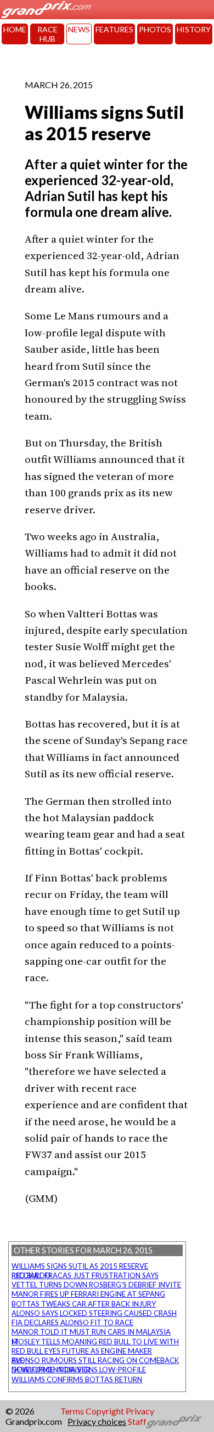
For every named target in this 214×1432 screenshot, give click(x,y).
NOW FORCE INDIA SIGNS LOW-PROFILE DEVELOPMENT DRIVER (79, 1369)
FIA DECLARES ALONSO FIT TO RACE (72, 1322)
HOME (14, 29)
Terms (72, 1411)
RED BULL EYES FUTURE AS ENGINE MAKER (82, 1351)
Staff (137, 1421)
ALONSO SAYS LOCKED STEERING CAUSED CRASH (94, 1313)
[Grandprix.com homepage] (174, 1421)
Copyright (105, 1411)
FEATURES (114, 29)
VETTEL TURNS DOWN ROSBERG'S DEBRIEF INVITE (96, 1284)
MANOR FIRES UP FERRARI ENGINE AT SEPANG (88, 1294)
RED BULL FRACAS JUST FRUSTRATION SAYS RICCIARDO (85, 1275)
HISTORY (194, 29)
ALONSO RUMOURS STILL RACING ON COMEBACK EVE (95, 1360)
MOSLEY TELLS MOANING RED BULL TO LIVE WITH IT (95, 1341)
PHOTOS (155, 29)
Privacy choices (96, 1421)
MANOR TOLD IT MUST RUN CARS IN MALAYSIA (91, 1331)
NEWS (79, 29)
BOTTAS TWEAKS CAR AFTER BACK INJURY (84, 1303)
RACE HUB (47, 34)
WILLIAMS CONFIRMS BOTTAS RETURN (77, 1379)
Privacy (140, 1411)
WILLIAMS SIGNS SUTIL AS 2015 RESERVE (80, 1266)
